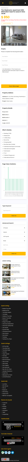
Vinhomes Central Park (7, 325)
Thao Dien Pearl (6, 348)
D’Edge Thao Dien (6, 321)
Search (14, 215)
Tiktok (3, 412)
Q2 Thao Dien (5, 346)
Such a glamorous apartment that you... (16, 285)
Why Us (4, 388)
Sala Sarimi (5, 335)
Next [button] (24, 34)
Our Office (4, 384)
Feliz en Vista (5, 361)
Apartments (4, 8)
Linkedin (4, 408)
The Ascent (5, 320)
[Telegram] (12, 452)
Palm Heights (5, 365)
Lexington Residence (7, 371)
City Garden (5, 327)
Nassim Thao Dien (6, 318)
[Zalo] (9, 452)
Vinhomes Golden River (7, 323)
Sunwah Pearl (5, 329)
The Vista (4, 352)
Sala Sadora (5, 333)
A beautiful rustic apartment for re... (15, 272)
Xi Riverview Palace (6, 331)
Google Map (5, 414)
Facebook (4, 402)
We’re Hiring (5, 391)
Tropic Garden (5, 354)
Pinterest (4, 406)
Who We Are (5, 386)
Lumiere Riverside (6, 376)
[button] (3, 459)
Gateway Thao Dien (7, 316)
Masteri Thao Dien (6, 308)
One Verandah (5, 367)
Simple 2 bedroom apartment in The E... (16, 265)
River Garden (5, 357)
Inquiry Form (5, 393)
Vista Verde (10, 101)
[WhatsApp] (2, 452)
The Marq (4, 337)
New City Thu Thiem (7, 369)
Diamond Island (6, 359)
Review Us (4, 389)
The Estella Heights (6, 312)
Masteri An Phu (5, 310)
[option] (14, 34)
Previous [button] (3, 34)
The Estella (4, 314)
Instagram (5, 410)
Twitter (3, 404)
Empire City (5, 373)
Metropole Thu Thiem (7, 375)
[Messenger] (6, 452)
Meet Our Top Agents (7, 395)
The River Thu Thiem (7, 339)
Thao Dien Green (6, 350)
